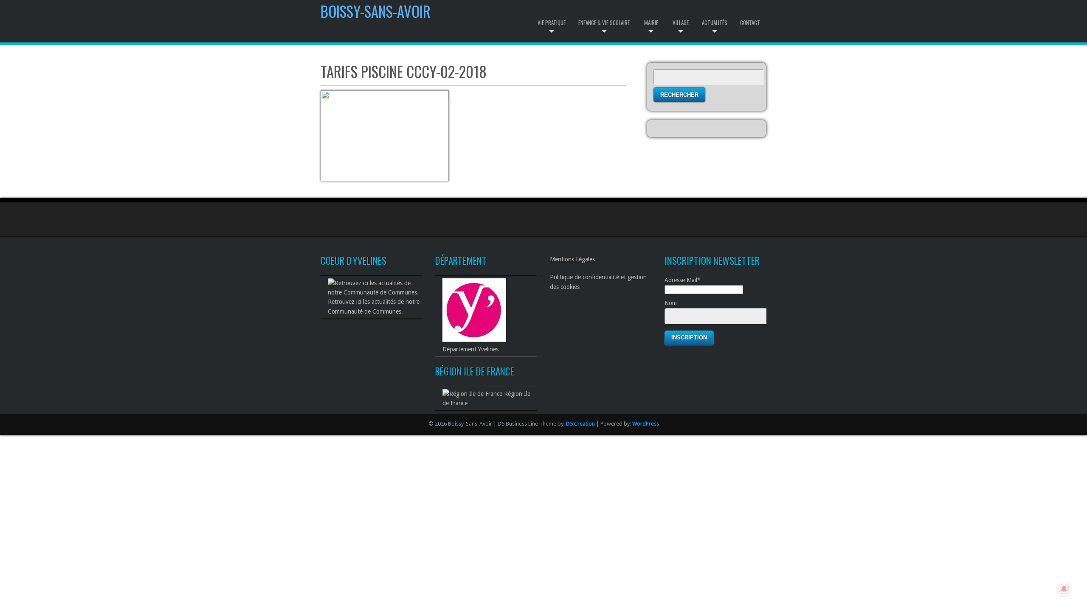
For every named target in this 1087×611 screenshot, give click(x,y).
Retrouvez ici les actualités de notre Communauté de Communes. (374, 306)
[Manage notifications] (1064, 589)
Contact (750, 22)
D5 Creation (580, 423)
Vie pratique (552, 22)
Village (681, 22)
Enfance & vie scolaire (604, 22)
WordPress (645, 423)
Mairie (651, 22)
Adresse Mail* (683, 280)
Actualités (714, 22)
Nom (671, 303)
